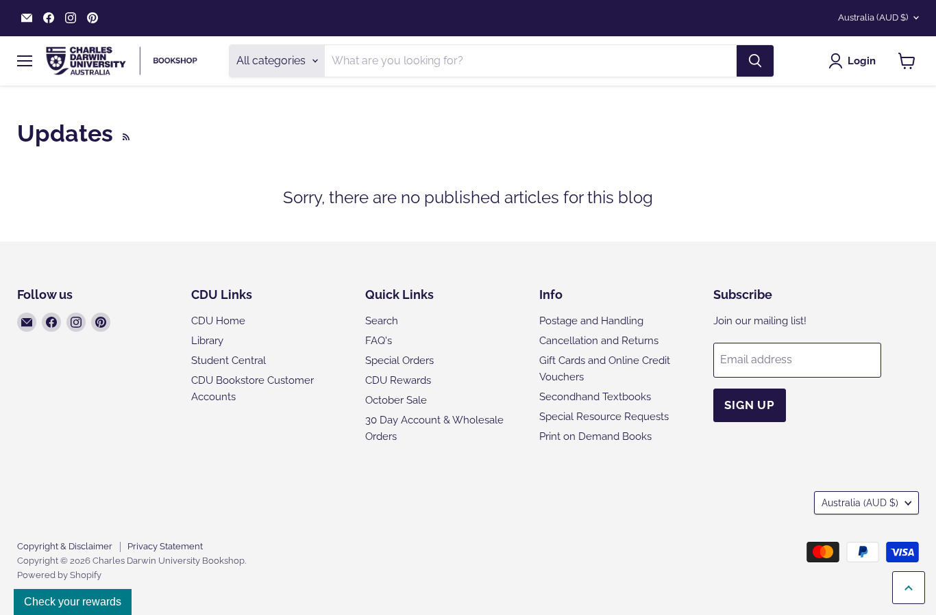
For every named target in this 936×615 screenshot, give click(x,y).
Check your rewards (72, 601)
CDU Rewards (398, 380)
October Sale (396, 400)
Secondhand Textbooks (595, 397)
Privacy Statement (165, 546)
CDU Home (218, 321)
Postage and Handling (591, 321)
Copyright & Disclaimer (64, 546)
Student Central (228, 360)
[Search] (755, 61)
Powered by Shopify (59, 575)
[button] (854, 61)
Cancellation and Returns (598, 341)
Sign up (749, 405)
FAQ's (378, 341)
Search (381, 321)
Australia (873, 17)
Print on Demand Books (595, 436)
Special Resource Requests (604, 416)
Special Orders (399, 360)
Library (207, 341)
